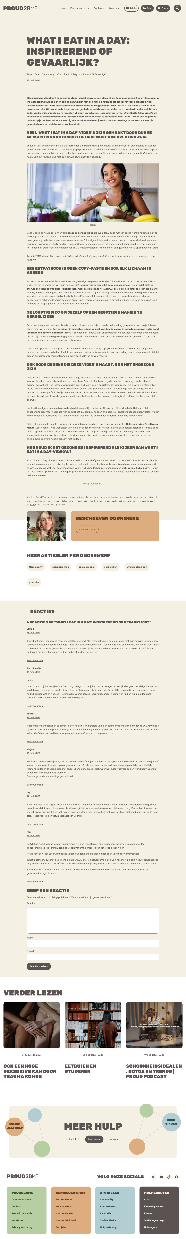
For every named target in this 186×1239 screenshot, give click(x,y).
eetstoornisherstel (104, 109)
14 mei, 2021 (33, 753)
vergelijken (110, 567)
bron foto (93, 225)
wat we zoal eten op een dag (58, 101)
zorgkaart (115, 1139)
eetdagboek (119, 396)
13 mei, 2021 (33, 632)
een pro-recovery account (108, 424)
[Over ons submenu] (120, 8)
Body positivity (60, 244)
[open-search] (177, 8)
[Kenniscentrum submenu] (88, 8)
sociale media (86, 567)
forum (34, 501)
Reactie (31, 903)
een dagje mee (60, 567)
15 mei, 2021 (33, 835)
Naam (31, 937)
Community (36, 567)
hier (32, 504)
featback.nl (94, 1139)
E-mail (31, 951)
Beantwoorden (35, 660)
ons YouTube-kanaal (74, 98)
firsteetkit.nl (72, 1139)
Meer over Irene (87, 529)
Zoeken (115, 17)
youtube (34, 582)
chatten (132, 501)
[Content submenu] (104, 8)
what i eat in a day (137, 567)
